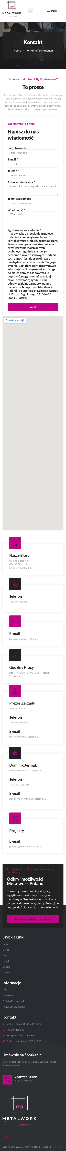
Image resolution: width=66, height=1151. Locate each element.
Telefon (13, 170)
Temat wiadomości (20, 198)
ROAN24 (56, 1146)
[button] (30, 10)
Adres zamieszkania (21, 182)
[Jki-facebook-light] (6, 1137)
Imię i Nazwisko (18, 148)
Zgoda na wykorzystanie (23, 230)
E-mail (12, 159)
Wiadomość (16, 210)
